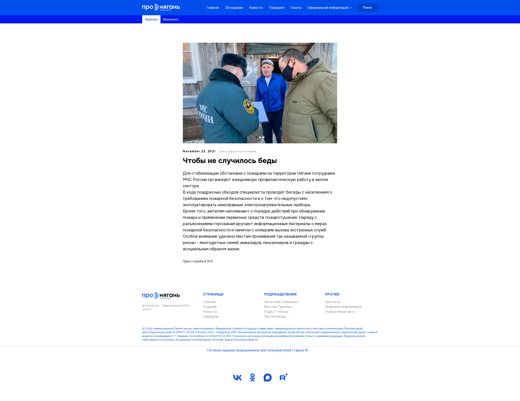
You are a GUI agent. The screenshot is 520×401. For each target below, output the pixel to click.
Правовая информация (343, 307)
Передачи (276, 7)
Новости (256, 7)
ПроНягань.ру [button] (275, 316)
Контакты (332, 302)
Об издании (234, 7)
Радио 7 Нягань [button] (276, 311)
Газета (295, 7)
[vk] (237, 378)
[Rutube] (282, 378)
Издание (210, 307)
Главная (213, 7)
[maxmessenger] (267, 378)
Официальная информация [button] (328, 7)
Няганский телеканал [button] (281, 302)
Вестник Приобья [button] (278, 307)
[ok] (252, 378)
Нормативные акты (340, 311)
